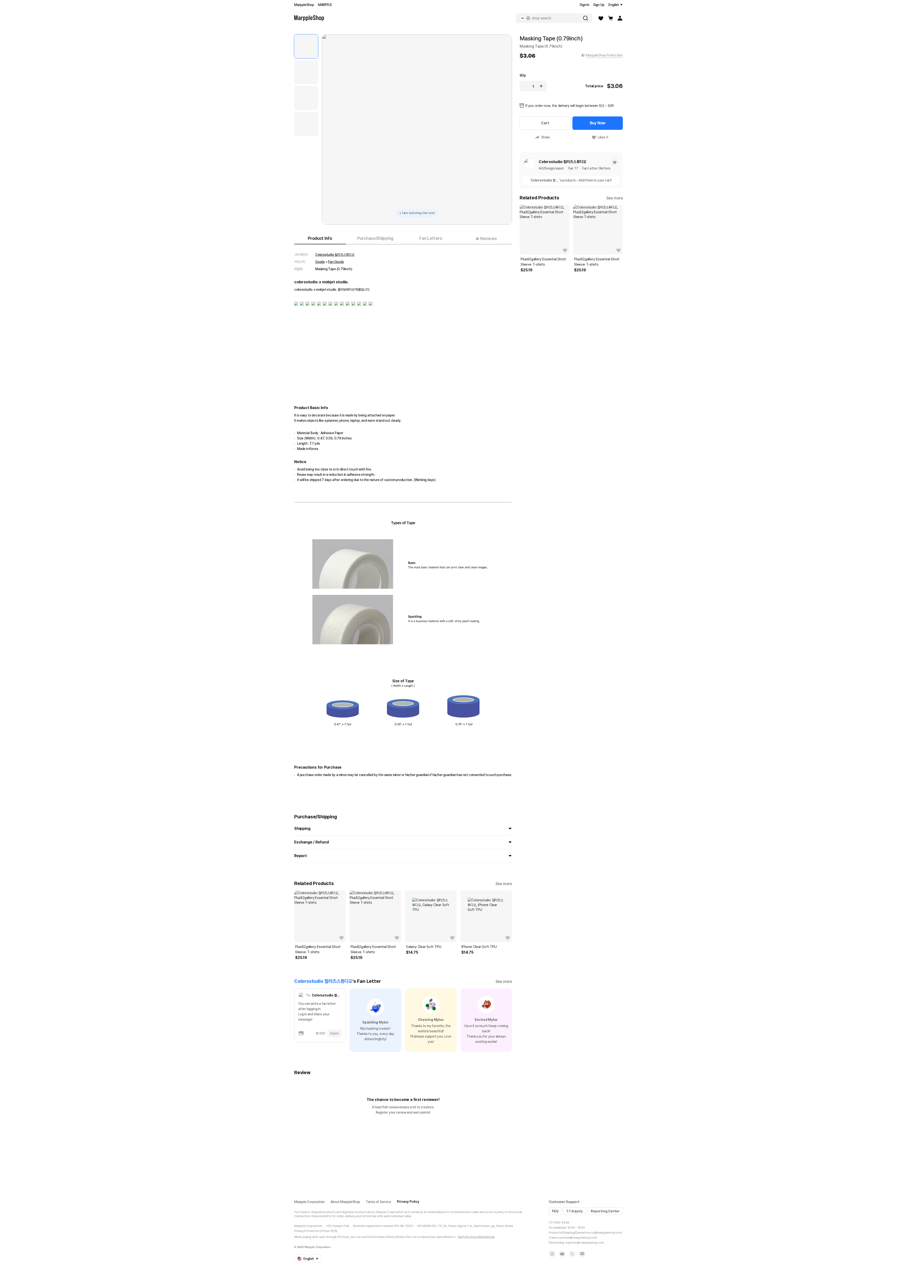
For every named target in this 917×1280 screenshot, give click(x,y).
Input (334, 1033)
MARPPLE (325, 5)
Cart (545, 123)
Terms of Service (378, 1202)
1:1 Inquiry (574, 1211)
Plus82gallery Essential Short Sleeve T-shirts (318, 949)
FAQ (555, 1211)
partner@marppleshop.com (578, 1237)
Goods (320, 262)
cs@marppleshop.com (606, 1232)
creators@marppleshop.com (584, 1242)
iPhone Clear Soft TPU (479, 947)
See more (504, 883)
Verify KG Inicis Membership (476, 1237)
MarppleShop (304, 5)
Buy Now (598, 123)
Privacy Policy (408, 1201)
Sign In (584, 5)
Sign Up (598, 5)
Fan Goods (336, 262)
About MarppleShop (345, 1202)
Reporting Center (605, 1211)
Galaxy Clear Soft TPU (423, 947)
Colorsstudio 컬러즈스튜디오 (334, 255)
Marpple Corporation (309, 1202)
